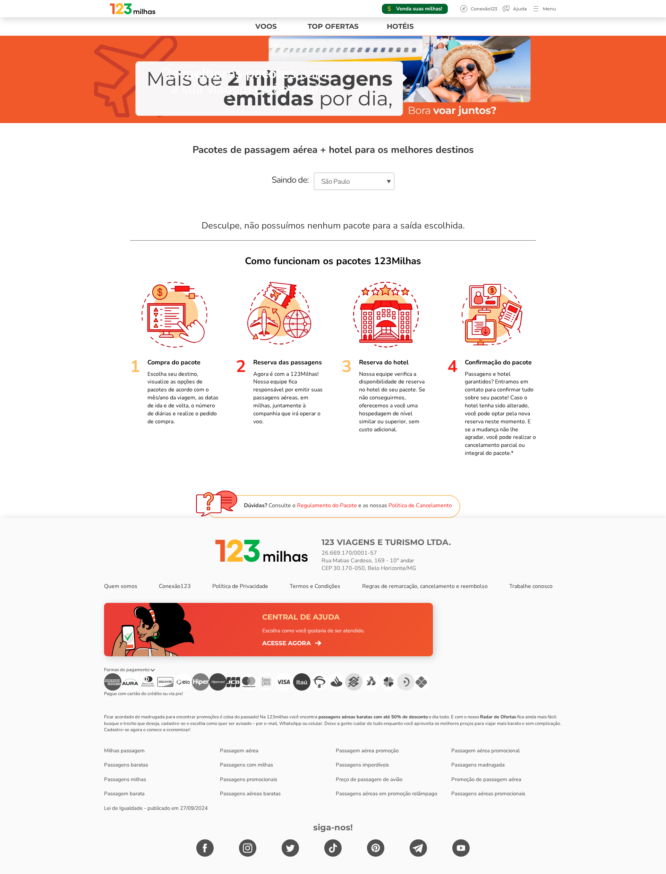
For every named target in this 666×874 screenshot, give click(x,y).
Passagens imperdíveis (362, 764)
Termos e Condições (315, 586)
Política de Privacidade (240, 586)
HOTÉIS (400, 26)
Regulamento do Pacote (327, 505)
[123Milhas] (261, 550)
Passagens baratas (126, 764)
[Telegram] (418, 848)
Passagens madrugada (478, 764)
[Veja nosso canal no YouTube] (461, 848)
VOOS (266, 26)
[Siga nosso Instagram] (247, 848)
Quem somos (120, 586)
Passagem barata (124, 793)
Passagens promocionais (248, 779)
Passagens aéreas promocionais (488, 793)
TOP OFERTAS (333, 26)
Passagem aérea (239, 750)
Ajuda (520, 8)
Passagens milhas (125, 779)
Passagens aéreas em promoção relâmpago (386, 793)
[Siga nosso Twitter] (290, 848)
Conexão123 (484, 8)
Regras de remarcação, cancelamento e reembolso (425, 586)
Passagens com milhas (246, 764)
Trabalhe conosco (531, 586)
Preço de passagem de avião (369, 779)
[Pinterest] (375, 848)
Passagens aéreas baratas (250, 793)
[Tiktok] (333, 848)
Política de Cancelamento (420, 505)
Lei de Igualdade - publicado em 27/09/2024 (156, 808)
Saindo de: (290, 180)
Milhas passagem (124, 750)
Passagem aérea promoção (367, 750)
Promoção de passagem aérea (486, 779)
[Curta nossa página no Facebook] (205, 848)
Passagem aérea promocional (485, 750)
